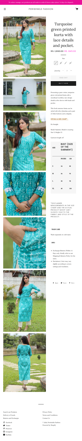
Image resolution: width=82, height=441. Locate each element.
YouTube (8, 435)
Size (63, 58)
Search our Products (10, 412)
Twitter (7, 426)
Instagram (8, 432)
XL (70, 63)
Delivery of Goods (9, 415)
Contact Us (46, 418)
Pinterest (8, 429)
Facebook (8, 422)
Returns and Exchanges (11, 418)
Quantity (57, 71)
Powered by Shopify (49, 425)
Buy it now (63, 83)
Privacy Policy (47, 412)
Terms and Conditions (50, 415)
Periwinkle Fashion (41, 9)
